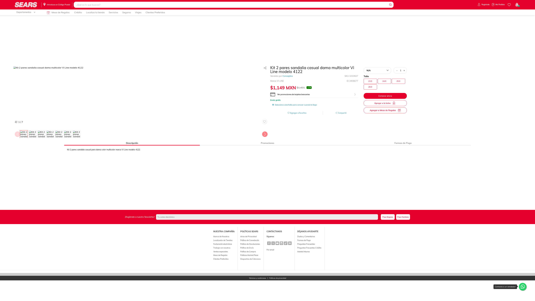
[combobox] (234, 5)
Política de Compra (248, 251)
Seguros (126, 12)
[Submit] (390, 5)
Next (265, 133)
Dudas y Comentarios (306, 236)
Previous (17, 133)
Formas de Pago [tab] (403, 143)
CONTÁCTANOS (274, 231)
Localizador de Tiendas (222, 240)
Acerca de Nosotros (221, 236)
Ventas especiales (220, 251)
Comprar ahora (385, 96)
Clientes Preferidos (155, 12)
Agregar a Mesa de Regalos (383, 110)
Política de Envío (247, 248)
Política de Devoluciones (250, 244)
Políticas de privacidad (277, 278)
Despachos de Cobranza (250, 259)
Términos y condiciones (257, 278)
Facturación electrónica (222, 244)
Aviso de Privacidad (248, 236)
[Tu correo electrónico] (267, 217)
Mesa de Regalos (61, 12)
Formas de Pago (304, 240)
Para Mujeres (387, 217)
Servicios (113, 12)
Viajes (138, 12)
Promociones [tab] (267, 143)
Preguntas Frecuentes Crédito (309, 248)
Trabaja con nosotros (221, 248)
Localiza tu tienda (95, 12)
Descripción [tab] (132, 143)
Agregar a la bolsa (382, 103)
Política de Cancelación (249, 240)
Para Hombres (403, 217)
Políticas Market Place (249, 255)
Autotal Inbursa (303, 251)
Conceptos (288, 76)
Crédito (78, 12)
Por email (270, 250)
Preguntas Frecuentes (306, 244)
